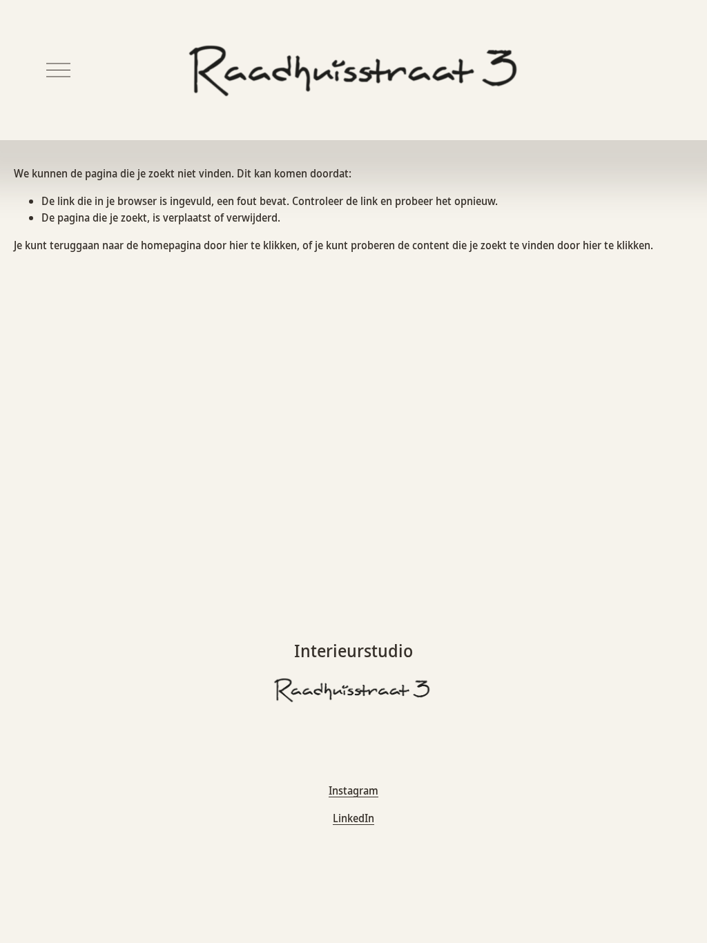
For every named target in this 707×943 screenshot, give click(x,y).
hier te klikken (263, 245)
